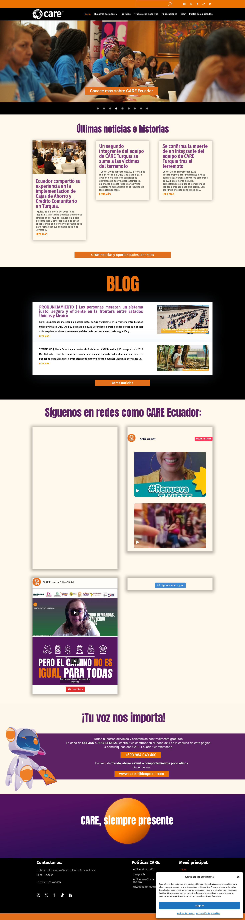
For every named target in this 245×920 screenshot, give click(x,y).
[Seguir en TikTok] (203, 3)
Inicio (88, 14)
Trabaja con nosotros (146, 14)
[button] (238, 877)
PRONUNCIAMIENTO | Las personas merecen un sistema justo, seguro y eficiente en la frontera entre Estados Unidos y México (91, 311)
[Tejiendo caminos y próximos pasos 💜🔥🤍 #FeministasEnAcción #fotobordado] (170, 525)
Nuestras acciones (104, 14)
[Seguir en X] (191, 3)
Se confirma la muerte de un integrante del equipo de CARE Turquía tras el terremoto (185, 156)
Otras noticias (122, 383)
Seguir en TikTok (203, 439)
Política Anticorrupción (143, 869)
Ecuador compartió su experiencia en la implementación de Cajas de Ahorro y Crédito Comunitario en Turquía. (58, 193)
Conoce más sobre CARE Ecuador (121, 91)
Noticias (126, 14)
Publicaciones (169, 14)
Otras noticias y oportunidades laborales (122, 255)
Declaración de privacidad (208, 913)
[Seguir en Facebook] (197, 3)
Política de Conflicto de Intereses (143, 880)
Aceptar (199, 905)
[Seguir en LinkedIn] (210, 3)
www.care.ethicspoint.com (141, 774)
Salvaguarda (139, 874)
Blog (183, 14)
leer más (42, 234)
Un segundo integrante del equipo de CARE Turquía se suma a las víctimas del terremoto (121, 156)
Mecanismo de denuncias (145, 887)
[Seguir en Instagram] (184, 3)
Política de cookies (185, 913)
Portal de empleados (200, 14)
